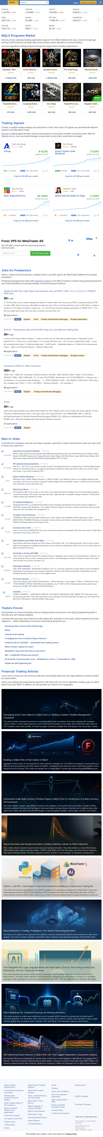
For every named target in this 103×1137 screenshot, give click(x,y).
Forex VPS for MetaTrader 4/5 (22, 241)
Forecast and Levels (22, 528)
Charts (6, 1128)
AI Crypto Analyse (21, 579)
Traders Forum (12, 608)
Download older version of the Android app (24, 626)
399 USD (72, 112)
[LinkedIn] (92, 1113)
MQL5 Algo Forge (35, 1114)
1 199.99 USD (10, 78)
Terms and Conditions (60, 1091)
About (54, 1085)
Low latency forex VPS (13, 1119)
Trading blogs (9, 1125)
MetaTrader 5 (80, 1085)
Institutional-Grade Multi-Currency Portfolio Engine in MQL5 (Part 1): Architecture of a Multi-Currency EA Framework (51, 800)
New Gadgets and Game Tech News (28, 540)
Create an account (88, 3)
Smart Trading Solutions (23, 476)
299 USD (31, 78)
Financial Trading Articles (20, 671)
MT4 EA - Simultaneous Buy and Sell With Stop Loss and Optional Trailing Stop (41, 330)
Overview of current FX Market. (26, 451)
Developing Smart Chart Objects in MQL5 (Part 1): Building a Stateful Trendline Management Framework (47, 716)
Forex (36, 319)
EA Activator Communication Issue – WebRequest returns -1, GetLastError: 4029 (40, 659)
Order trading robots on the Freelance (13, 1104)
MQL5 (74, 612)
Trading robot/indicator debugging (54, 319)
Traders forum (9, 1122)
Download (37, 1117)
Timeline (55, 1088)
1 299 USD (31, 112)
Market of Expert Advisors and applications (10, 1110)
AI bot (6, 402)
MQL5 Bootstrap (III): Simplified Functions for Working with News (34, 1012)
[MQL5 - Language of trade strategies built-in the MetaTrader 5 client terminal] (4, 3)
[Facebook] (76, 1113)
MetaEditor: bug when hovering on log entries (25, 651)
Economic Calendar (83, 1104)
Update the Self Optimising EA (18, 663)
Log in (75, 3)
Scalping (17, 591)
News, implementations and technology (37, 1097)
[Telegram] (80, 1113)
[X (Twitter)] (84, 1113)
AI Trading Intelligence (23, 502)
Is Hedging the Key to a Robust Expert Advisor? (26, 638)
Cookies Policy (57, 1110)
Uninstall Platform (35, 1124)
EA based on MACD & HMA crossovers (22, 366)
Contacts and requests (60, 1113)
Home (12, 2)
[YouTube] (88, 1113)
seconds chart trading (14, 634)
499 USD (92, 112)
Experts (27, 319)
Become (5, 134)
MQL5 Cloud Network (36, 1111)
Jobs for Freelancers (16, 270)
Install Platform (34, 1121)
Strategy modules (77, 355)
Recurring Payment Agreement (59, 1096)
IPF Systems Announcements (26, 464)
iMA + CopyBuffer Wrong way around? (22, 655)
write (88, 682)
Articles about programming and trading (11, 1098)
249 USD (51, 112)
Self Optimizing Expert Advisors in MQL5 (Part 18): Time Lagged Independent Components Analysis (50, 1055)
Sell (3, 46)
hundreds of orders (42, 281)
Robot (7, 630)
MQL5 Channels (81, 1096)
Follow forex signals (12, 1115)
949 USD (72, 78)
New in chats (11, 438)
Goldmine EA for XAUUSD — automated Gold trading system (31, 643)
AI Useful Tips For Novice (24, 515)
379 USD (10, 112)
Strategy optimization (78, 319)
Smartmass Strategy (22, 566)
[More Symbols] (98, 19)
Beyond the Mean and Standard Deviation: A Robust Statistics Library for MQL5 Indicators (46, 844)
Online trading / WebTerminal (10, 1086)
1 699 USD (92, 78)
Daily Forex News (20, 489)
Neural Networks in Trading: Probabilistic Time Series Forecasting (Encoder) (39, 931)
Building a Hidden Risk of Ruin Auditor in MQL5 (26, 760)
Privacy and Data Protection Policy (58, 1106)
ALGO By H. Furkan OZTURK (25, 553)
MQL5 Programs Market (18, 35)
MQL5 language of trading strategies (35, 1107)
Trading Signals (13, 123)
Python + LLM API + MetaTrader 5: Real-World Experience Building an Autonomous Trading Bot (48, 886)
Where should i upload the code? (19, 647)
